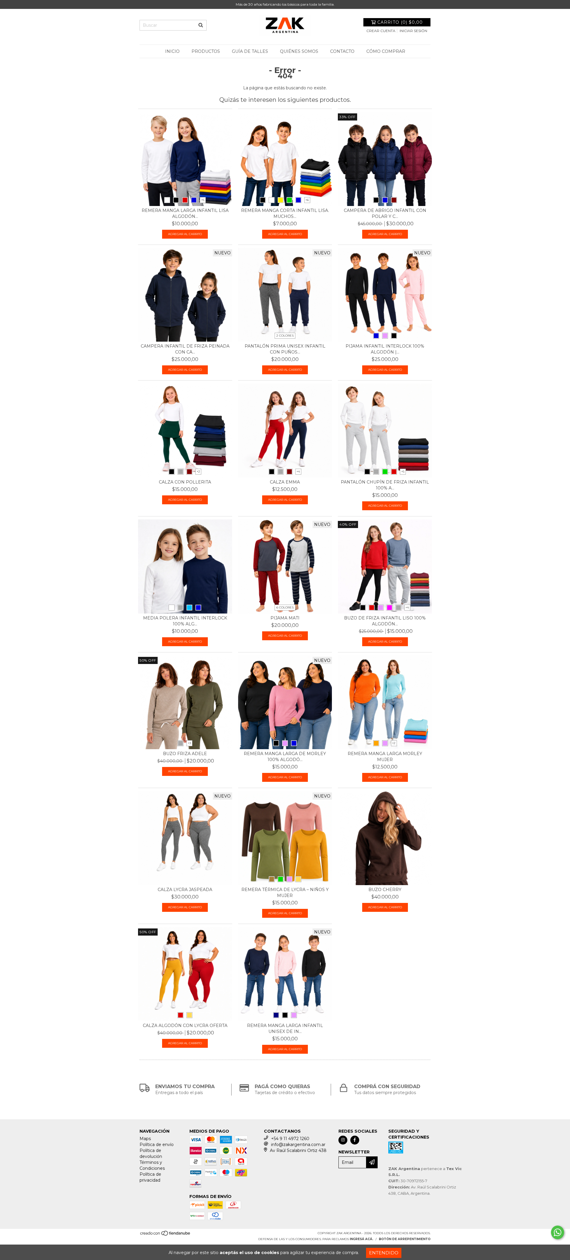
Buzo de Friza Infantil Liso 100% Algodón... (385, 621)
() (400, 22)
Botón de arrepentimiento (404, 1239)
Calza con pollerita (185, 482)
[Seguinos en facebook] (354, 1140)
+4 (298, 471)
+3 (189, 743)
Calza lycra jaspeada (185, 889)
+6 (307, 200)
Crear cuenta (380, 30)
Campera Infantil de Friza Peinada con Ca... (185, 349)
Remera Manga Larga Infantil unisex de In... (285, 1028)
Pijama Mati (285, 618)
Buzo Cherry (384, 889)
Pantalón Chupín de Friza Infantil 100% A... (385, 485)
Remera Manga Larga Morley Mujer (385, 756)
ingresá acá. (361, 1239)
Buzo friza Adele (185, 753)
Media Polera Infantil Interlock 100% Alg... (185, 621)
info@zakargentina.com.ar (298, 1144)
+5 (202, 200)
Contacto (342, 51)
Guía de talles (250, 51)
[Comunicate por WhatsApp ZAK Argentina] (557, 1232)
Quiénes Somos (299, 51)
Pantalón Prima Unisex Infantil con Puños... (285, 349)
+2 (198, 471)
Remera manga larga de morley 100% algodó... (285, 756)
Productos (205, 51)
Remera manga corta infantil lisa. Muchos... (285, 213)
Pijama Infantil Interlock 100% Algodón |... (385, 349)
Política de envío (157, 1144)
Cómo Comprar (385, 51)
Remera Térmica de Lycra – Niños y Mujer (285, 892)
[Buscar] (201, 25)
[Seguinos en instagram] (342, 1140)
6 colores (285, 607)
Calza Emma (285, 482)
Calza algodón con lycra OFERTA (185, 1025)
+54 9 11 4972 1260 (290, 1138)
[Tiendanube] (165, 1235)
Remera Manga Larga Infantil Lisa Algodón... (185, 213)
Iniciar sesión (413, 30)
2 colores (285, 335)
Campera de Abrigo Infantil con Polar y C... (385, 213)
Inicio (172, 51)
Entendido (383, 1253)
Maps (145, 1138)
